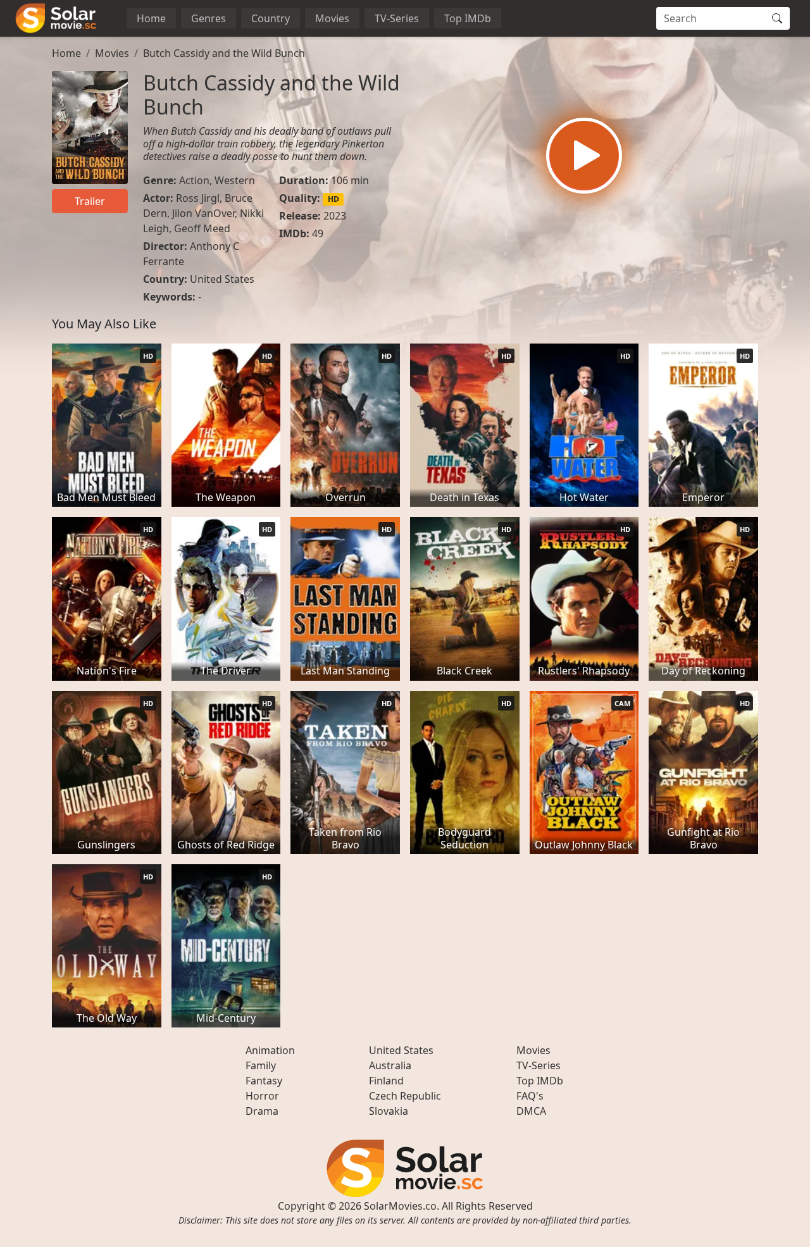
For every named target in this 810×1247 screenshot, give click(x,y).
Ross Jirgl (198, 198)
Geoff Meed (202, 228)
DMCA (531, 1111)
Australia (390, 1065)
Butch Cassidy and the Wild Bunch (224, 53)
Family (261, 1065)
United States (222, 279)
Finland (386, 1081)
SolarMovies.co (400, 1206)
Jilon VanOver (203, 213)
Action (194, 180)
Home (151, 18)
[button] (584, 156)
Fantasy (264, 1081)
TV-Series (397, 18)
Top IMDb (467, 18)
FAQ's (530, 1096)
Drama (262, 1111)
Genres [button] (208, 18)
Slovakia (388, 1111)
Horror (262, 1096)
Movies (332, 18)
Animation (270, 1050)
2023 (334, 216)
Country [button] (270, 18)
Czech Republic (405, 1096)
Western (235, 180)
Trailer (90, 201)
